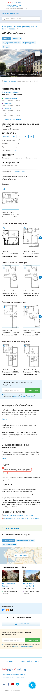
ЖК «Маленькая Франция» (8, 585)
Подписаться (32, 390)
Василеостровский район (24, 26)
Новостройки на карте (30, 661)
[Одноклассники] (7, 610)
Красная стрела (20, 171)
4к (31, 136)
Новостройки (7, 26)
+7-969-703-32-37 (13, 6)
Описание (6, 39)
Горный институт (10, 113)
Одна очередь (10, 81)
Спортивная (8, 103)
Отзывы (6, 47)
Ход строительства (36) (11, 43)
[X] (11, 610)
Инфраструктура (29, 43)
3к (25, 136)
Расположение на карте (12, 119)
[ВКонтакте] (3, 610)
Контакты (9, 661)
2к (20, 136)
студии (6, 136)
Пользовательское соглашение (13, 678)
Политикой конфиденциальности (23, 396)
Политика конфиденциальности (13, 674)
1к (14, 136)
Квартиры (17, 39)
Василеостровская (10, 98)
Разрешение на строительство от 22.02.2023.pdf (21, 518)
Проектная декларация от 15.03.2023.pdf (18, 515)
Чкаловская (8, 108)
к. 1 (5, 84)
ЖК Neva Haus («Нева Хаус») (28, 585)
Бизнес (17, 150)
